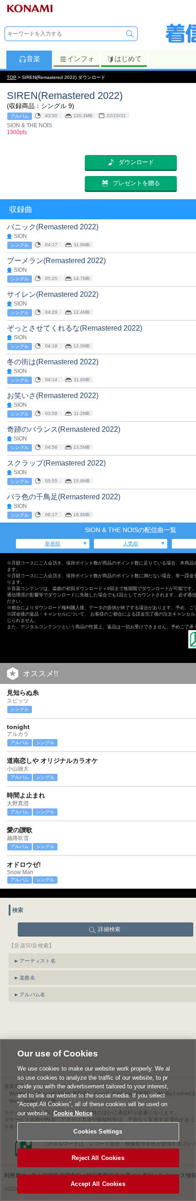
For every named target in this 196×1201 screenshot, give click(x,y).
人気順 (130, 543)
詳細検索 (109, 929)
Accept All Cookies (98, 1183)
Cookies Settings (97, 1131)
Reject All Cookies (98, 1157)
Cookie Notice (73, 1113)
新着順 (52, 543)
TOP (11, 77)
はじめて (128, 58)
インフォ (80, 58)
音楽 (33, 58)
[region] (98, 1120)
